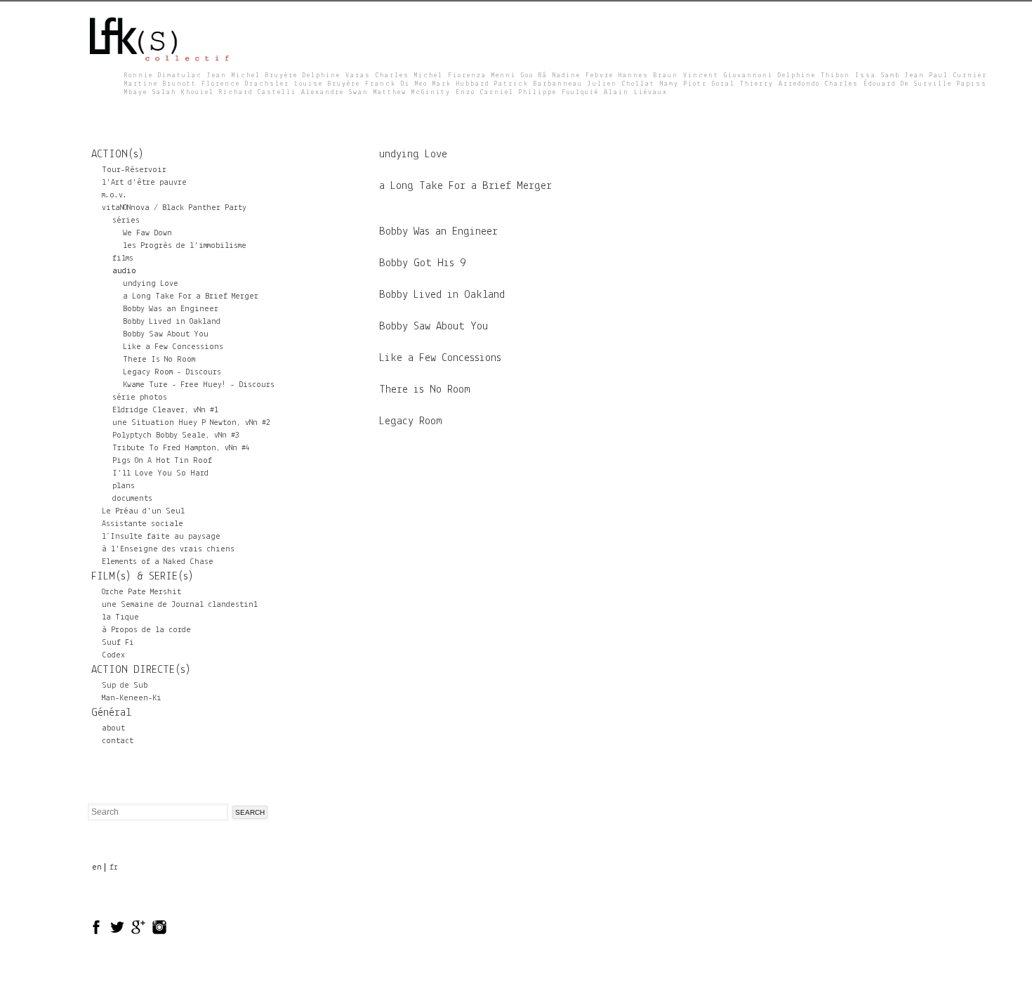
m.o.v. (114, 195)
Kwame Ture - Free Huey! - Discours (198, 385)
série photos (139, 397)
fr (114, 867)
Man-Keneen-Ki (131, 698)
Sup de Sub (124, 685)
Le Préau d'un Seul (143, 511)
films (122, 258)
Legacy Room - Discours (172, 372)
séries (126, 220)
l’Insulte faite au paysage (161, 536)
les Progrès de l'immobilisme (184, 246)
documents (132, 498)
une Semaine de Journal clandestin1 (180, 605)
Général (111, 713)
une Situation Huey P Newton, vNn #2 (191, 423)
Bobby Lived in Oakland (171, 321)
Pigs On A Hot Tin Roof (162, 461)
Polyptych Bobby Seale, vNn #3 (175, 435)
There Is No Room (159, 359)
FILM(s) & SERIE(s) (142, 576)
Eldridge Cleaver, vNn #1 (165, 410)
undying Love (150, 284)
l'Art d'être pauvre (144, 182)
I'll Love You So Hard (160, 473)
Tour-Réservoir (134, 170)
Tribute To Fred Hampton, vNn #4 (181, 448)
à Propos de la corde (146, 630)
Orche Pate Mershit (141, 592)
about (113, 728)
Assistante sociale (142, 524)
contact (117, 741)
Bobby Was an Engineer (170, 309)
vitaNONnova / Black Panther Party (174, 208)
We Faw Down (147, 233)
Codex (113, 655)
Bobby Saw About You (166, 334)
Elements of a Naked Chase (157, 562)
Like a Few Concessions (173, 347)
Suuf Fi (118, 642)
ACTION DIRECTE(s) (141, 670)
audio (124, 271)
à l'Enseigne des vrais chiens (168, 549)
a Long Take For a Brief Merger (190, 296)
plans (123, 486)
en (97, 867)
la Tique (120, 617)
